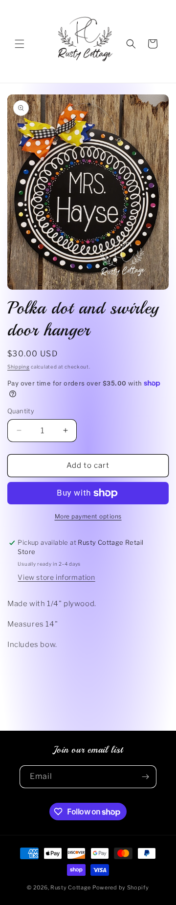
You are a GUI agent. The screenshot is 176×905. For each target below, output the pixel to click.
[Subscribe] (145, 776)
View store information (56, 577)
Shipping (18, 366)
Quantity (20, 411)
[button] (19, 44)
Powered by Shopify (120, 887)
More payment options (88, 516)
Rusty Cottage (70, 887)
